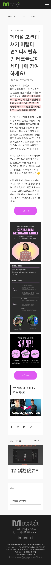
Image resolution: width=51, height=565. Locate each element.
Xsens (23, 17)
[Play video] (25, 407)
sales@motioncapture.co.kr (26, 555)
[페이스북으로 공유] (11, 426)
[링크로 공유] (30, 426)
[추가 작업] (39, 30)
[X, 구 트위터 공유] (18, 426)
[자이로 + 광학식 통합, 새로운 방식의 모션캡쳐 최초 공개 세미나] (25, 455)
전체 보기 (37, 440)
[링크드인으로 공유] (24, 426)
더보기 (33, 17)
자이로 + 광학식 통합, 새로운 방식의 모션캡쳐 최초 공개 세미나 (24, 471)
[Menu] (47, 5)
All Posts (11, 17)
